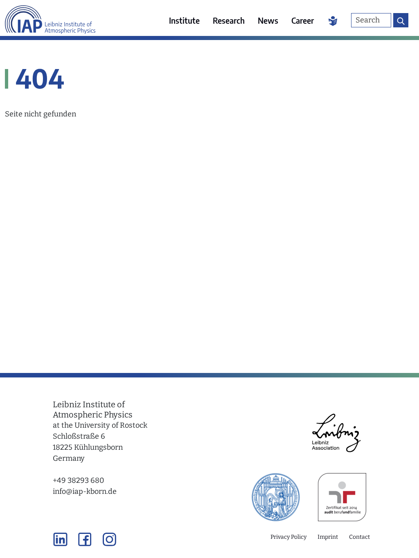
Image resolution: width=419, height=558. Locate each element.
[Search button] (400, 20)
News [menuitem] (268, 20)
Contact (359, 536)
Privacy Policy (288, 536)
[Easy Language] (332, 20)
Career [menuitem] (302, 20)
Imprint (328, 536)
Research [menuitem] (229, 20)
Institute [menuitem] (184, 20)
